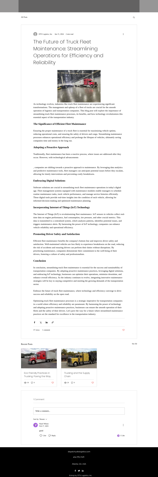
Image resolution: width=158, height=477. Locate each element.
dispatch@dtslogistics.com (79, 452)
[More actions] (123, 34)
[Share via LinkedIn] (46, 322)
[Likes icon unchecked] (40, 435)
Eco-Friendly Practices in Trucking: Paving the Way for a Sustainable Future (37, 374)
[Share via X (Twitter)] (40, 322)
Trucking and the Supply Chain (77, 374)
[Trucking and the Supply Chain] (79, 358)
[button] (134, 17)
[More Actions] (123, 425)
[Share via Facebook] (34, 322)
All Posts (24, 17)
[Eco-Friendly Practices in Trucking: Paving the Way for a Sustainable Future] (39, 358)
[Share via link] (52, 322)
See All (134, 344)
